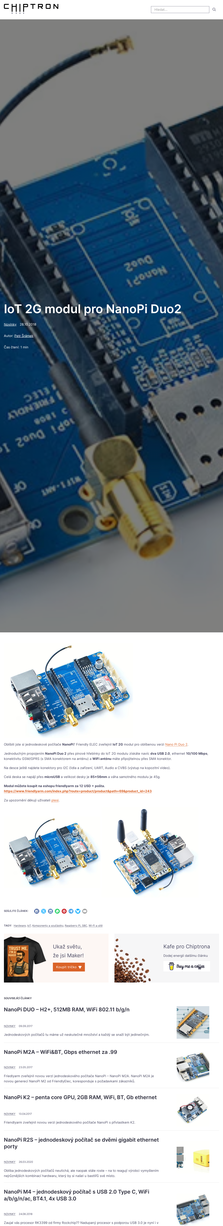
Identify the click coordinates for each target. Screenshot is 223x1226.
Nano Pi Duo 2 (176, 744)
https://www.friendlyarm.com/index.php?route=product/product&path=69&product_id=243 (78, 791)
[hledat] (214, 9)
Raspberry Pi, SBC (76, 925)
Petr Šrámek (23, 336)
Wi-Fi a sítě (96, 925)
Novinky (10, 324)
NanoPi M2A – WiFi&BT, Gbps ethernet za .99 (60, 1052)
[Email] (84, 911)
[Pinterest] (64, 911)
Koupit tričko (66, 967)
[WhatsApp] (57, 911)
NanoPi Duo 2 (55, 754)
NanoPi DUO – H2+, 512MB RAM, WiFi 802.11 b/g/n (67, 1009)
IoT (29, 925)
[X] (43, 911)
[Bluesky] (77, 911)
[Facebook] (36, 911)
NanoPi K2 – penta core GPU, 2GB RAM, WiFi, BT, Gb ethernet (80, 1097)
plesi (55, 800)
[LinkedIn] (50, 911)
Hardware (20, 925)
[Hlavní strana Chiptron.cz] (31, 9)
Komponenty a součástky (47, 925)
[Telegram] (71, 911)
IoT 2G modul (116, 754)
